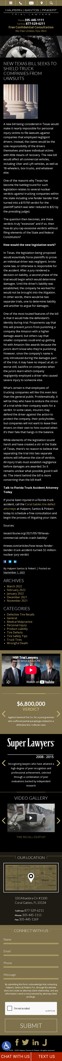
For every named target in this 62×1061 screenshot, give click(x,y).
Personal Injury (17, 625)
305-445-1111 (34, 20)
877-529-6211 (35, 24)
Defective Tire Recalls (20, 614)
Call (20, 3)
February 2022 (16, 590)
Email (31, 3)
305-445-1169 (28, 919)
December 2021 (17, 597)
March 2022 (14, 586)
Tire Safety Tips (17, 636)
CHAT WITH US (15, 1056)
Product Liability (17, 629)
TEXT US (46, 1056)
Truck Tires (14, 640)
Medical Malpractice (19, 622)
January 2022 (15, 593)
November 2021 (17, 601)
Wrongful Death (17, 643)
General (12, 618)
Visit (41, 3)
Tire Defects (15, 632)
